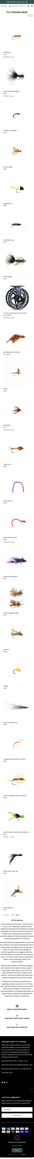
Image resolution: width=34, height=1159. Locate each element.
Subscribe (17, 1115)
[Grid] (28, 15)
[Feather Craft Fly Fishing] (17, 6)
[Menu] (2, 6)
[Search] (6, 6)
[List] (31, 15)
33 (12, 915)
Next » (18, 915)
